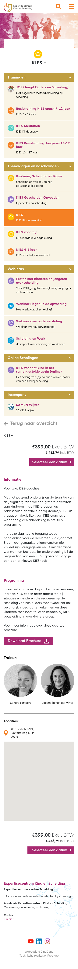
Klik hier (8, 919)
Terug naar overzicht (33, 423)
